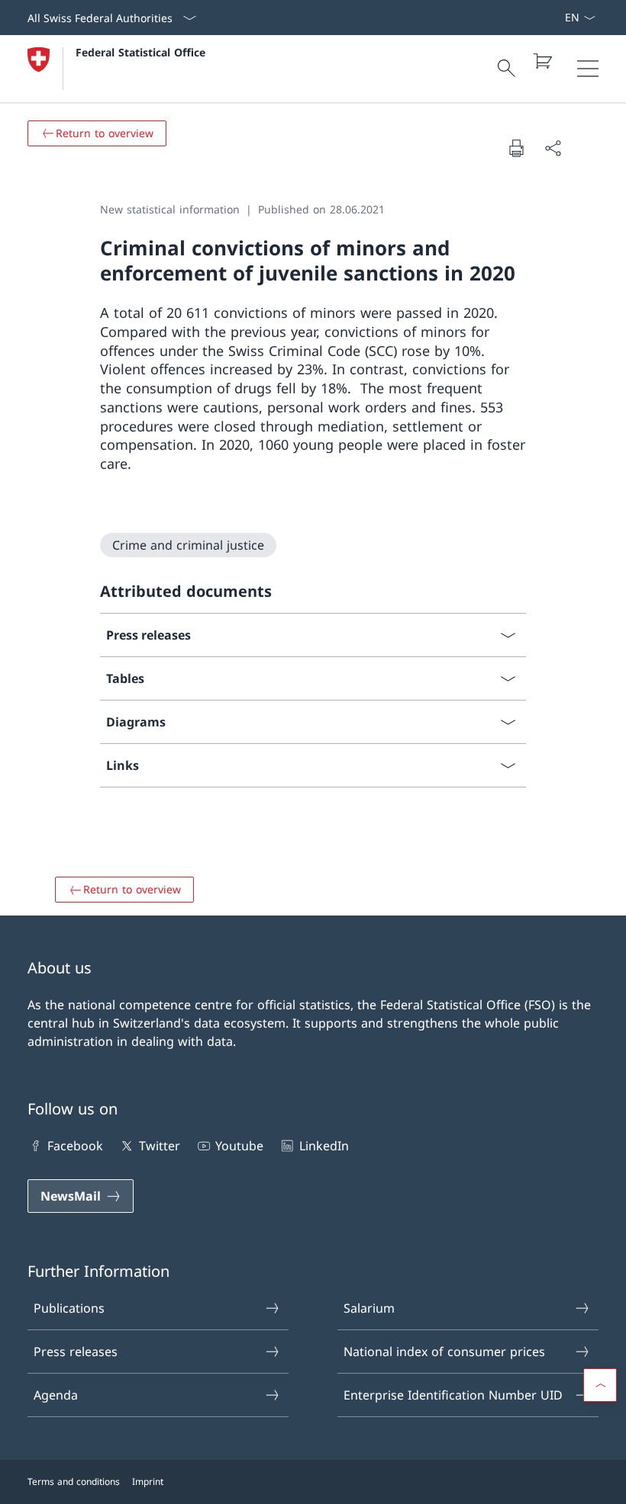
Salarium (369, 1308)
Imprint (147, 1481)
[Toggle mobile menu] (588, 68)
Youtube (239, 1145)
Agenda (56, 1395)
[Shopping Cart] (542, 61)
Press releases (76, 1351)
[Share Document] (552, 148)
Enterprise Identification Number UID (453, 1395)
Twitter (159, 1145)
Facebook (75, 1145)
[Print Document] (516, 148)
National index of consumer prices (444, 1351)
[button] (600, 1385)
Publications (69, 1308)
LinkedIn (323, 1145)
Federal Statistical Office (140, 52)
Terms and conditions (73, 1481)
